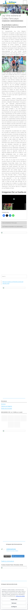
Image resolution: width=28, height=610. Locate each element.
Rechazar (14, 603)
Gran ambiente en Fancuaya (9, 223)
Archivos (3, 404)
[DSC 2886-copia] (6, 207)
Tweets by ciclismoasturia (7, 561)
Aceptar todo (14, 599)
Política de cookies (20, 596)
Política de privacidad (6, 408)
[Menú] (25, 2)
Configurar (14, 606)
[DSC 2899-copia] (19, 207)
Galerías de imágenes (6, 406)
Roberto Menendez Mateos (17, 20)
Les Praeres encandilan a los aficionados (12, 226)
